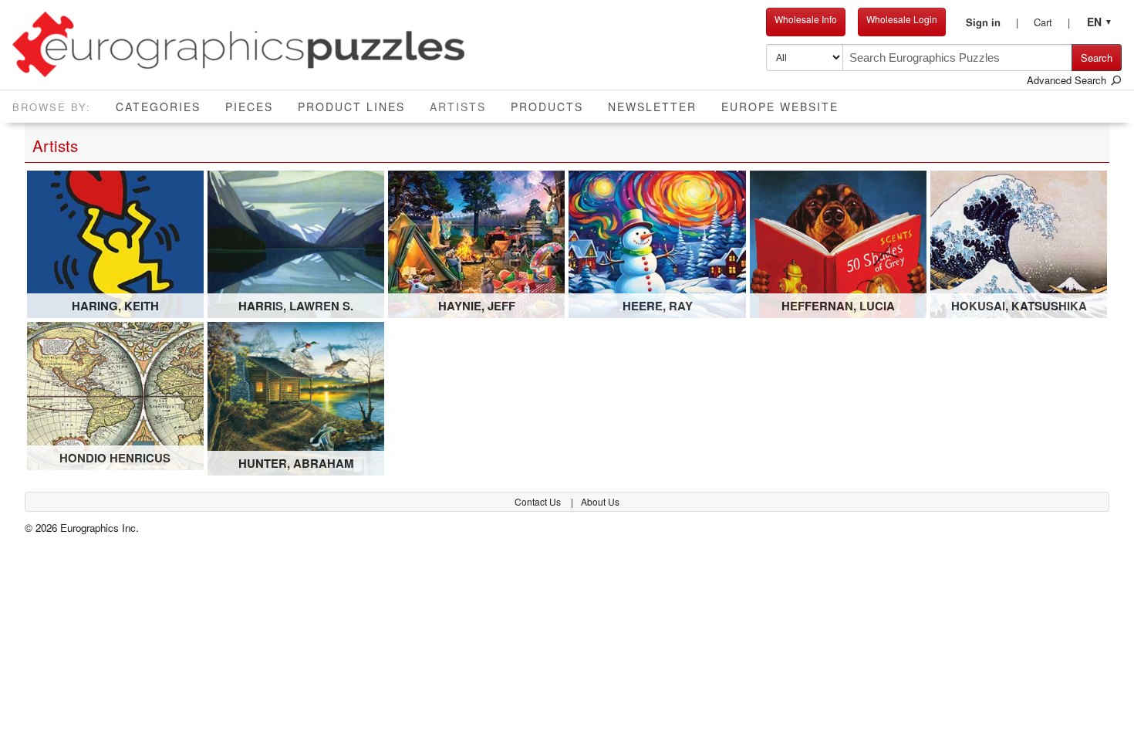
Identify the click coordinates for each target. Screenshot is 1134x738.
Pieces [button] (249, 106)
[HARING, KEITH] (115, 243)
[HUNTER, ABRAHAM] (296, 397)
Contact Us (539, 501)
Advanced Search (1068, 80)
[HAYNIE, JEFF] (476, 243)
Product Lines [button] (351, 106)
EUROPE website (780, 106)
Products (547, 106)
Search (1096, 57)
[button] (992, 22)
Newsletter (652, 106)
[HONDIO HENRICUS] (115, 394)
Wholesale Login (901, 18)
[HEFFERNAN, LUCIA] (838, 243)
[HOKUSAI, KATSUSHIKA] (1018, 243)
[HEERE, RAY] (657, 243)
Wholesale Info (806, 18)
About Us (600, 501)
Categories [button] (158, 106)
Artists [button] (464, 106)
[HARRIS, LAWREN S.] (296, 243)
